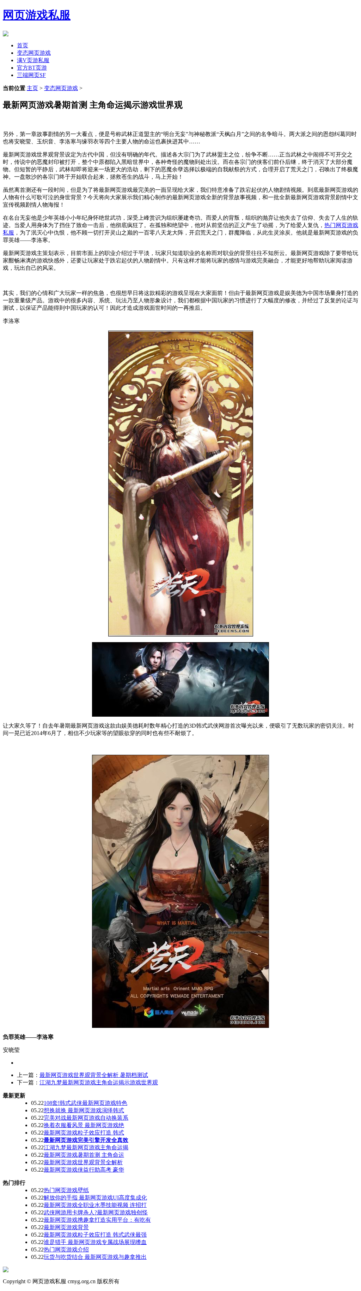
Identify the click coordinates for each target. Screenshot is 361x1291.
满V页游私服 (33, 60)
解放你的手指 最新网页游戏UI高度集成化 (95, 1198)
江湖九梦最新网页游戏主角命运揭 (86, 1147)
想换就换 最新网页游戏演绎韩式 (84, 1110)
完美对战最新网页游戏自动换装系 (86, 1118)
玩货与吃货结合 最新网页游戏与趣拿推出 (95, 1257)
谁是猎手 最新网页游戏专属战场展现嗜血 (95, 1242)
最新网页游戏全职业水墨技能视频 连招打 (95, 1205)
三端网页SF (31, 75)
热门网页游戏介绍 (66, 1249)
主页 (32, 88)
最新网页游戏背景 (66, 1227)
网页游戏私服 (37, 14)
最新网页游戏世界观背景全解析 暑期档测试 (93, 1075)
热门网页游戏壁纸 (66, 1190)
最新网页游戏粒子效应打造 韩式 (84, 1133)
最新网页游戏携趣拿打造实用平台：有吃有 (97, 1220)
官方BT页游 (32, 68)
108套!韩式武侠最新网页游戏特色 (85, 1103)
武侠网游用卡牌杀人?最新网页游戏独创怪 (96, 1212)
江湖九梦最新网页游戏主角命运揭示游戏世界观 (98, 1082)
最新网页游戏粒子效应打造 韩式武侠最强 (95, 1235)
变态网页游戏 (34, 53)
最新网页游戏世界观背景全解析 (83, 1162)
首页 (22, 45)
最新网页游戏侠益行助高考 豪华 (84, 1170)
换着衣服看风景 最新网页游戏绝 (84, 1125)
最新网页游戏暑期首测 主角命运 (84, 1155)
